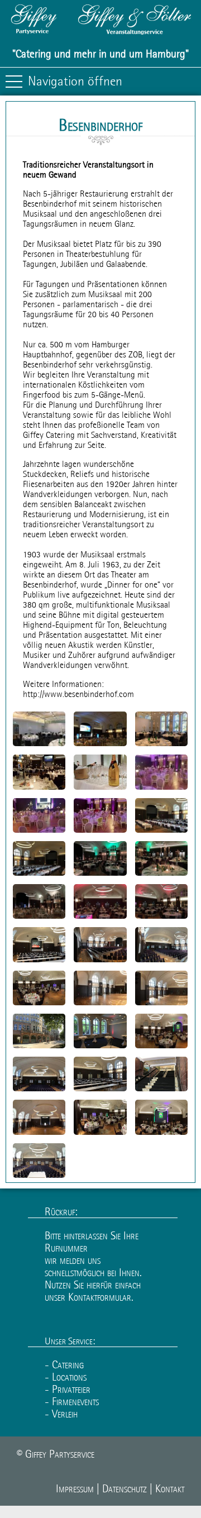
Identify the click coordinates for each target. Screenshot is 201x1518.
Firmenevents (75, 1401)
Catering (68, 1364)
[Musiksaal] (60, 743)
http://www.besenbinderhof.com (78, 694)
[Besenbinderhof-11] (119, 1132)
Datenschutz (124, 1488)
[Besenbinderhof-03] (39, 1046)
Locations (69, 1377)
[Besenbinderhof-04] (46, 1132)
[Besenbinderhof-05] (104, 959)
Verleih (65, 1413)
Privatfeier (71, 1389)
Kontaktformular (99, 1297)
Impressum (75, 1488)
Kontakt (169, 1488)
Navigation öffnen (75, 80)
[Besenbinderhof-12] (42, 1002)
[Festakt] (105, 786)
